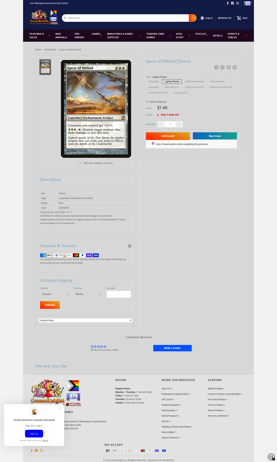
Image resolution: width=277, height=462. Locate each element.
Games (96, 36)
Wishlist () (224, 18)
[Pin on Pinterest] (222, 67)
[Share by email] (234, 67)
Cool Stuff (180, 36)
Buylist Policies (215, 388)
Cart (245, 18)
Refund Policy (47, 320)
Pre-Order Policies (216, 399)
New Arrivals (61, 36)
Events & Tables (233, 36)
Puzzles (200, 36)
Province (77, 288)
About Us (166, 388)
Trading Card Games (155, 36)
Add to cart (168, 136)
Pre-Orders (79, 36)
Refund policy (168, 410)
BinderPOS (168, 460)
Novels (218, 35)
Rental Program (169, 416)
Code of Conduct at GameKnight (224, 394)
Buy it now (215, 136)
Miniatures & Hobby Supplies (120, 36)
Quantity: (150, 124)
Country (44, 288)
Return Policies (215, 410)
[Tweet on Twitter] (228, 67)
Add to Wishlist (158, 102)
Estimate (50, 304)
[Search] (193, 18)
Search (165, 421)
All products (50, 49)
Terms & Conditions (217, 416)
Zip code (110, 288)
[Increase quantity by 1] (179, 124)
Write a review (172, 348)
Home (38, 49)
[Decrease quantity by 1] (160, 124)
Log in (209, 18)
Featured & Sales (36, 36)
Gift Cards (167, 399)
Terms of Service (170, 437)
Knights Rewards (170, 405)
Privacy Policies (215, 405)
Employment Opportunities (175, 394)
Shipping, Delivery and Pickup (176, 426)
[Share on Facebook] (216, 67)
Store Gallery (168, 432)
